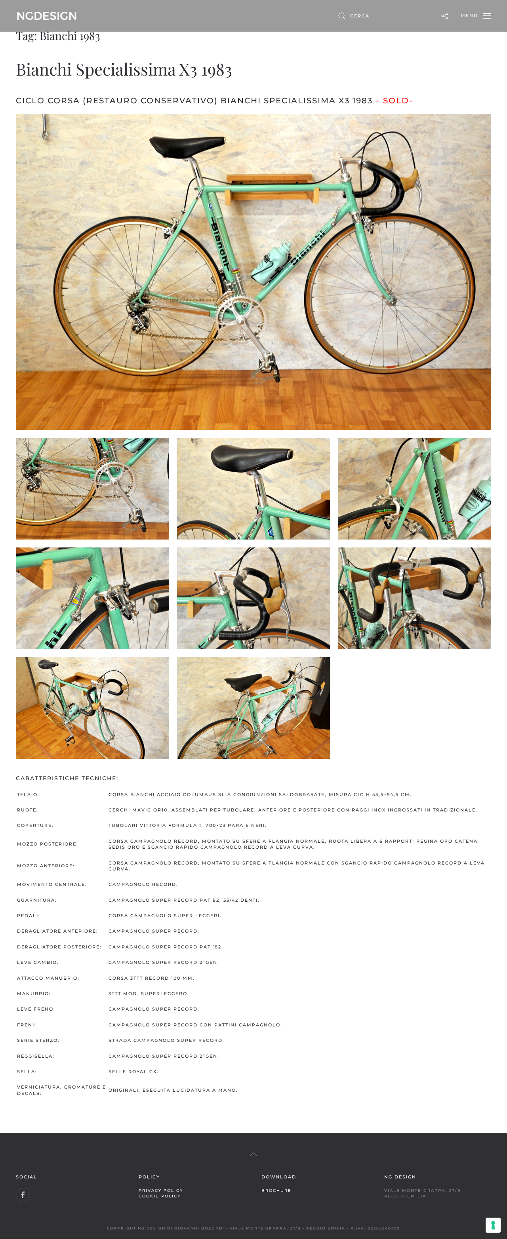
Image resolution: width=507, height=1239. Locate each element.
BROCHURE (276, 1190)
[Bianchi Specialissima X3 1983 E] (92, 598)
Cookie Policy (160, 1195)
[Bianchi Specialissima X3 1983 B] (92, 489)
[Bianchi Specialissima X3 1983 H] (92, 708)
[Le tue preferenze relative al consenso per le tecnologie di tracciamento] (493, 1225)
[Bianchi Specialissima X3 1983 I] (253, 708)
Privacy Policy (161, 1190)
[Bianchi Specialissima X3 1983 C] (253, 489)
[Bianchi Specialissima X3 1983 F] (253, 598)
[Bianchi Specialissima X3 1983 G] (414, 598)
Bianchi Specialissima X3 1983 (124, 69)
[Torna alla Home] (47, 16)
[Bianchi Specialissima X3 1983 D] (414, 489)
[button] (476, 16)
